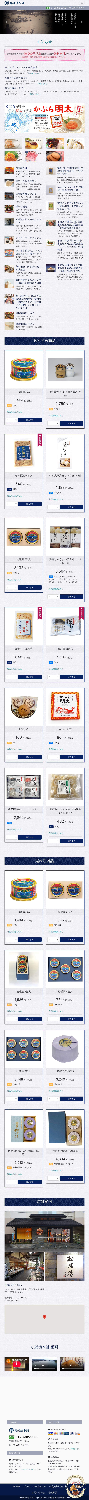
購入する (29, 420)
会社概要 (53, 1492)
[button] (6, 22)
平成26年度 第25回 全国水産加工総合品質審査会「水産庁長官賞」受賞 (70, 268)
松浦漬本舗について (26, 194)
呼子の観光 (21, 206)
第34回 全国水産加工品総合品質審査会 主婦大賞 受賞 (70, 171)
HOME (16, 1486)
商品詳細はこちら (14, 412)
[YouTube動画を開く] (75, 1486)
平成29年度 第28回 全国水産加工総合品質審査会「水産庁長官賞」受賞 (70, 225)
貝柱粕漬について (25, 313)
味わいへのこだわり (26, 181)
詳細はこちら (75, 1449)
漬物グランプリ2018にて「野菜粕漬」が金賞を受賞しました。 (70, 206)
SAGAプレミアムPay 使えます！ (22, 67)
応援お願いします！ (15, 88)
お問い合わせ (38, 1492)
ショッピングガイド (28, 1469)
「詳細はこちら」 (33, 73)
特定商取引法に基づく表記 (62, 1486)
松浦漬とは (21, 168)
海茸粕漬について (25, 324)
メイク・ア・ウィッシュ (28, 238)
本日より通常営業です (16, 78)
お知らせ (44, 42)
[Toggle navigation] (81, 3)
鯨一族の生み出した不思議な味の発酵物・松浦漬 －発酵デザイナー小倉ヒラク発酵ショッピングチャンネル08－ (29, 302)
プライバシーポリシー (35, 1486)
